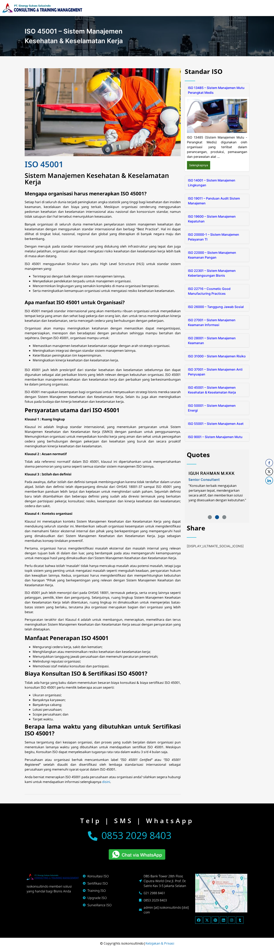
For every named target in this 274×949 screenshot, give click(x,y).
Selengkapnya (198, 165)
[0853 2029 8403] (92, 836)
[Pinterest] (215, 920)
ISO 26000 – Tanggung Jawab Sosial (216, 307)
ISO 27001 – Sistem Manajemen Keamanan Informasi (211, 322)
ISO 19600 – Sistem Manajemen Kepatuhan (212, 218)
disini (106, 782)
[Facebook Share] (269, 463)
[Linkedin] (223, 920)
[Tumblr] (240, 920)
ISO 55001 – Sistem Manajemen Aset (216, 424)
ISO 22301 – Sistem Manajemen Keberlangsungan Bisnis (212, 273)
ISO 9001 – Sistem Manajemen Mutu (215, 437)
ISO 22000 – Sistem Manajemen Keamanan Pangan (212, 255)
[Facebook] (198, 920)
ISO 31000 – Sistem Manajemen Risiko (217, 356)
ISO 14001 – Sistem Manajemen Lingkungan (211, 182)
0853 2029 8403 (136, 835)
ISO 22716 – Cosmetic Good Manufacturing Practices (209, 291)
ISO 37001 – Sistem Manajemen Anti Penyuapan (215, 371)
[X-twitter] (207, 920)
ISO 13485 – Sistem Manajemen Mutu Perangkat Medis (216, 90)
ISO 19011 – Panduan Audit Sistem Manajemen (214, 200)
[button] (210, 517)
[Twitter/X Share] (269, 471)
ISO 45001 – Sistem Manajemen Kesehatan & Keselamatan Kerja (212, 389)
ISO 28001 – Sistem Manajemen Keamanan (212, 340)
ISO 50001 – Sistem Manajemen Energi (212, 408)
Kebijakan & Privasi (159, 943)
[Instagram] (231, 920)
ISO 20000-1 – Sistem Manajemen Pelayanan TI (213, 236)
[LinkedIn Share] (269, 480)
